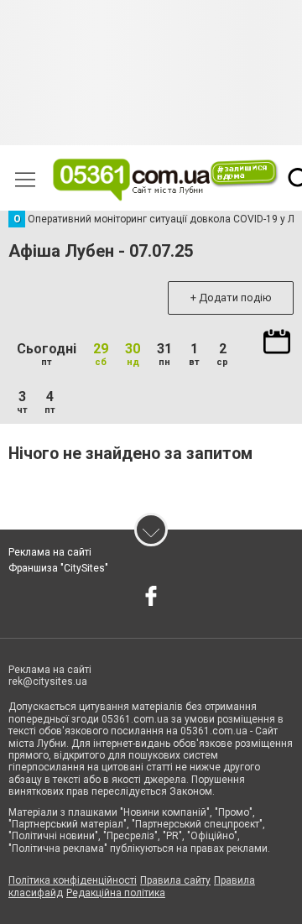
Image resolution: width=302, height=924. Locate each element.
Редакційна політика (115, 893)
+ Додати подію (231, 297)
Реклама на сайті (49, 552)
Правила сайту (175, 880)
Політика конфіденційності (72, 880)
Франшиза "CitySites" (58, 568)
